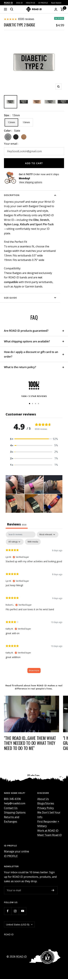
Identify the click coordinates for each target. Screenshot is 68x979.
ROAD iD (8, 2)
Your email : (11, 143)
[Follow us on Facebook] (7, 911)
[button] (34, 439)
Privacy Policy (45, 808)
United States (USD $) (17, 924)
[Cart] (62, 9)
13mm (11, 122)
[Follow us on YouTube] (22, 911)
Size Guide (10, 297)
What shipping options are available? (27, 341)
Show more (34, 670)
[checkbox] (33, 542)
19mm (26, 122)
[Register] (52, 890)
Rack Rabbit (56, 2)
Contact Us (10, 808)
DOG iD (19, 2)
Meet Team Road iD (49, 835)
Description (11, 195)
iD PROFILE (43, 2)
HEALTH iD (30, 2)
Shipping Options (15, 812)
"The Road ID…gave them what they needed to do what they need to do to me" (30, 743)
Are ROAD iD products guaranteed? (26, 330)
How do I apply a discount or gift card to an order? (31, 354)
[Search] (11, 9)
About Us (43, 799)
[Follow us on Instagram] (15, 911)
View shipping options (30, 182)
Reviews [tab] (16, 524)
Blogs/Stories (45, 803)
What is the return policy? (20, 367)
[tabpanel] (34, 603)
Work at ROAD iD (47, 830)
